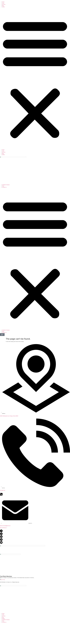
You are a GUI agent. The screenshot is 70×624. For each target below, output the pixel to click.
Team (3, 3)
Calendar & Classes (6, 184)
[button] (35, 78)
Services (3, 4)
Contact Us (4, 187)
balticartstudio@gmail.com (5, 525)
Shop (3, 185)
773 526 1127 (2, 490)
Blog (3, 5)
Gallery (3, 6)
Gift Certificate (3, 527)
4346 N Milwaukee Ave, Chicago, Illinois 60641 (9, 415)
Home (3, 1)
